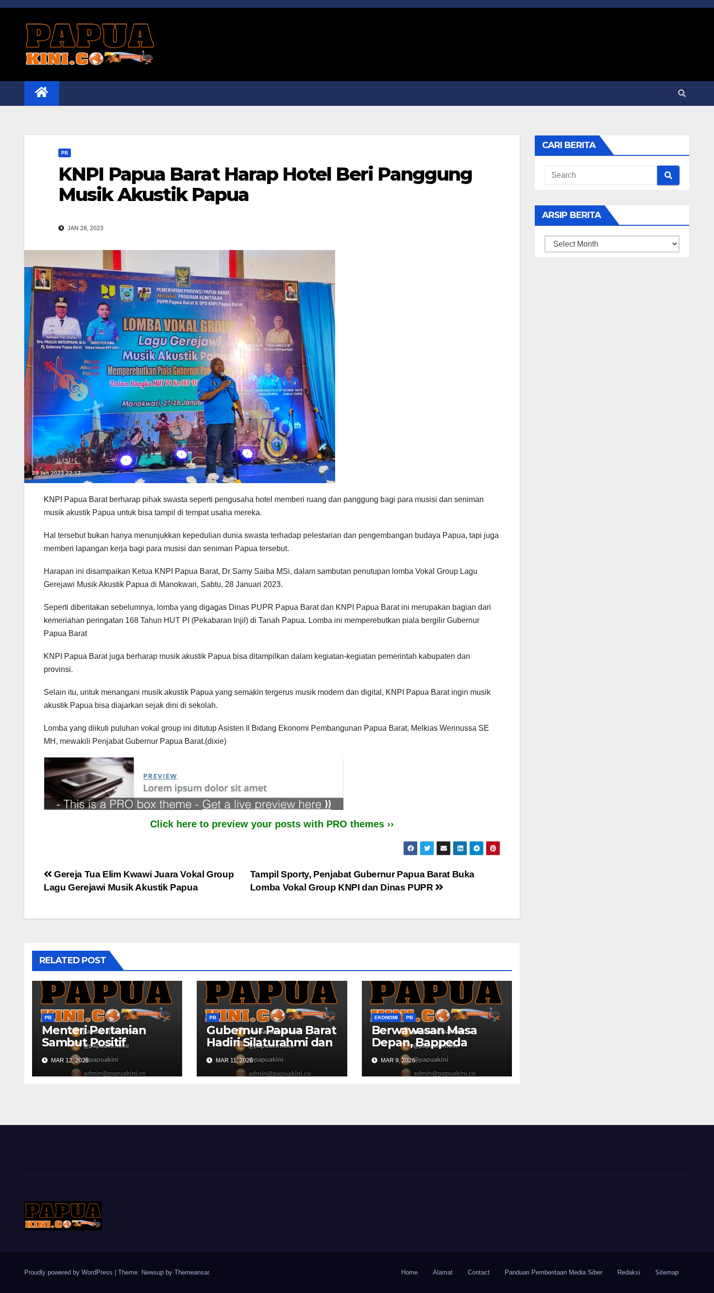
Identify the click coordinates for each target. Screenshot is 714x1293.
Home (409, 1272)
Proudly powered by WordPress (69, 1272)
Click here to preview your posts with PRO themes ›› (272, 824)
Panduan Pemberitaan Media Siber (553, 1272)
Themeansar (191, 1272)
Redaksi (628, 1272)
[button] (682, 93)
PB (64, 152)
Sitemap (667, 1272)
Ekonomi (386, 1017)
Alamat (443, 1272)
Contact (479, 1272)
